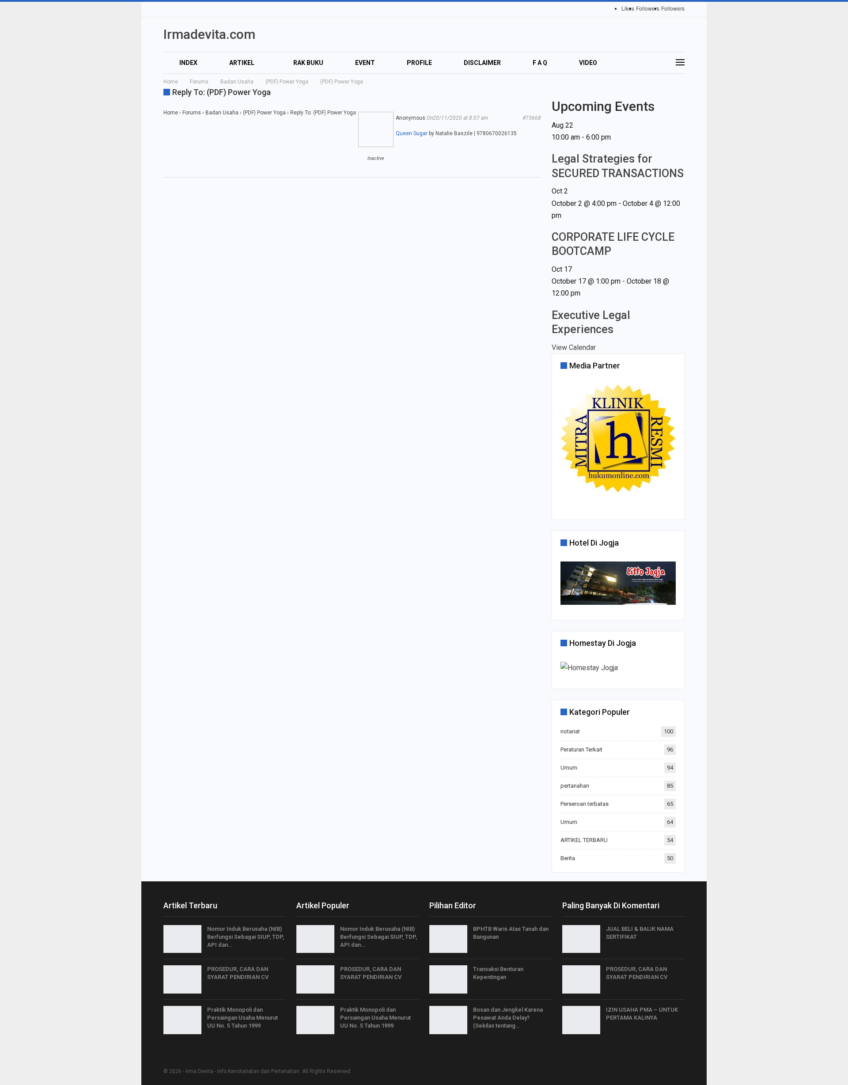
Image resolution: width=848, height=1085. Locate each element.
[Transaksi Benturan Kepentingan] (448, 979)
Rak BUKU (308, 62)
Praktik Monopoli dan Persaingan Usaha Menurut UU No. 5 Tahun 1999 (242, 1017)
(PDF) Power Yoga (264, 113)
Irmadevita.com (209, 34)
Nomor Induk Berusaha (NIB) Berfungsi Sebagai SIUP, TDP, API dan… (245, 937)
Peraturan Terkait (581, 749)
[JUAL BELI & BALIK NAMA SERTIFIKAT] (581, 939)
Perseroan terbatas (584, 803)
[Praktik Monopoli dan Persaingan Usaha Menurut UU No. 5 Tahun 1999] (182, 1020)
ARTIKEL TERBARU (584, 840)
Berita (567, 858)
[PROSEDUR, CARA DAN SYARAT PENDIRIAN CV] (182, 979)
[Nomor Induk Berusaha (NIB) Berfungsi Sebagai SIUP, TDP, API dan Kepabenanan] (182, 939)
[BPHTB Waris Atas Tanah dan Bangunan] (448, 939)
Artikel (241, 62)
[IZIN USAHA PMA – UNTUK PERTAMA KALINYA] (581, 1020)
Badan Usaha (221, 113)
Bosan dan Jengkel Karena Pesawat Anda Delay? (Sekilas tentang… (508, 1017)
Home (170, 113)
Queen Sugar (412, 133)
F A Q (540, 62)
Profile (419, 62)
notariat (570, 731)
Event (365, 62)
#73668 (531, 118)
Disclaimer (482, 62)
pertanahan (574, 785)
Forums (191, 113)
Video (588, 62)
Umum (568, 767)
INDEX (188, 62)
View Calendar (574, 347)
